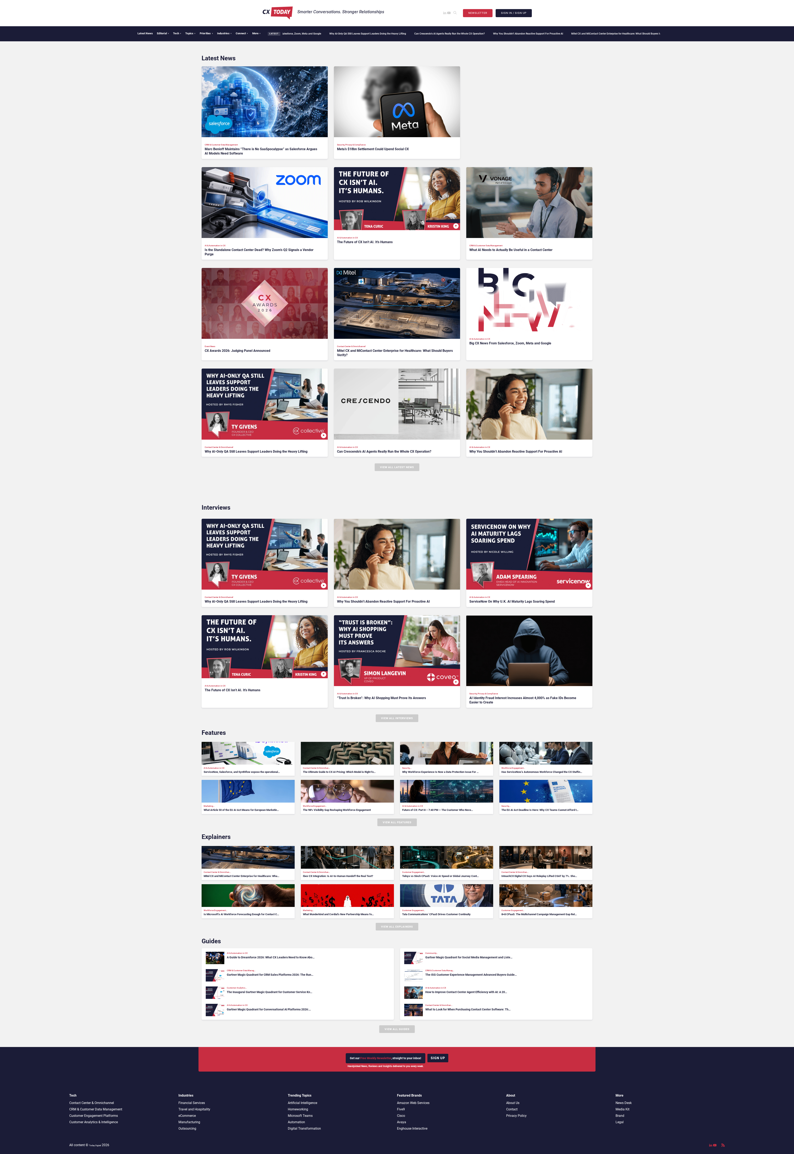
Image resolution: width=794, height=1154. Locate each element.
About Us (512, 1103)
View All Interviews (397, 718)
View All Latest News (397, 467)
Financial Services (191, 1103)
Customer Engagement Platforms (93, 1116)
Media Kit (622, 1109)
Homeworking (298, 1109)
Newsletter (477, 12)
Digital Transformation (304, 1128)
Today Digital (95, 1145)
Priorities (206, 33)
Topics (190, 33)
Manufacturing (189, 1122)
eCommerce (187, 1116)
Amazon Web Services (413, 1103)
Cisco (401, 1116)
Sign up (438, 1058)
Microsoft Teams (300, 1116)
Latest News (145, 33)
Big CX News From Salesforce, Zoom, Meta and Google (600, 33)
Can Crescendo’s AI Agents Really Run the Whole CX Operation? (345, 33)
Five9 (401, 1109)
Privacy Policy (516, 1116)
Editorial (163, 33)
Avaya (401, 1122)
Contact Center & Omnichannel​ (91, 1103)
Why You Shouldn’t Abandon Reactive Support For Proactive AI (423, 33)
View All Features (397, 822)
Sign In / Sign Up (513, 12)
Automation (296, 1122)
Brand (620, 1116)
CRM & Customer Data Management (95, 1109)
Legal (620, 1122)
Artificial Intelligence (302, 1103)
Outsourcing (187, 1128)
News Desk (624, 1103)
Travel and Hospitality (194, 1109)
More (256, 33)
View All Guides (397, 1029)
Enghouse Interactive (412, 1128)
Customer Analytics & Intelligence (93, 1122)
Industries (224, 33)
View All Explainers (397, 926)
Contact (512, 1109)
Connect (242, 33)
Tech (177, 33)
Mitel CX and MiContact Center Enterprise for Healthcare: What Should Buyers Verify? (514, 33)
